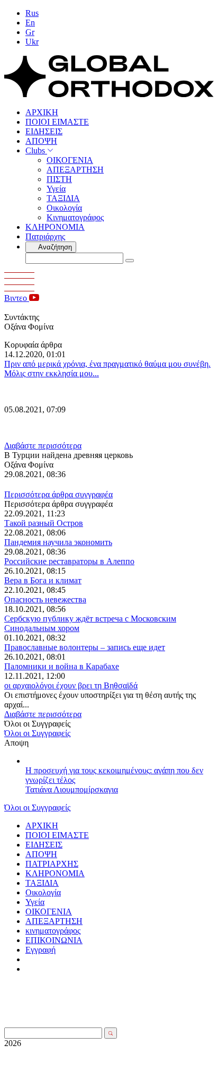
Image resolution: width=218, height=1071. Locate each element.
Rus (32, 13)
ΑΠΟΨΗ (41, 140)
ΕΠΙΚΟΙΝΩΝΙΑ (54, 940)
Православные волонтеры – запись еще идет (84, 647)
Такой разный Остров (43, 523)
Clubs (36, 150)
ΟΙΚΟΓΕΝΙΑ (70, 160)
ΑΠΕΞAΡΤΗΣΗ (75, 169)
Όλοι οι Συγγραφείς (37, 733)
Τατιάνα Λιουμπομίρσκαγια (71, 789)
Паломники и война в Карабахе (61, 666)
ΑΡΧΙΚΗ (41, 112)
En (30, 22)
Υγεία (56, 188)
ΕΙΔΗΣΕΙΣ (43, 131)
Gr (29, 32)
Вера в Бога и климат (42, 580)
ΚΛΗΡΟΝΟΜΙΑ (55, 226)
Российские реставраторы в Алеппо (69, 561)
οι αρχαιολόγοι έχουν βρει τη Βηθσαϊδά (71, 685)
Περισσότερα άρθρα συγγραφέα (58, 494)
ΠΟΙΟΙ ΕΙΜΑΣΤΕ (57, 121)
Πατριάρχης (45, 236)
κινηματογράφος (52, 930)
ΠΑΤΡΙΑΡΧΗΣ (51, 863)
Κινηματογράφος (75, 217)
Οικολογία (64, 207)
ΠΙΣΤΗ (59, 179)
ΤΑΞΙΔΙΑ (63, 198)
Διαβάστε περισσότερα (42, 445)
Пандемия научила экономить (58, 542)
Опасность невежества (45, 599)
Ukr (32, 41)
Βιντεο (16, 298)
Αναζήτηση (54, 247)
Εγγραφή (40, 949)
